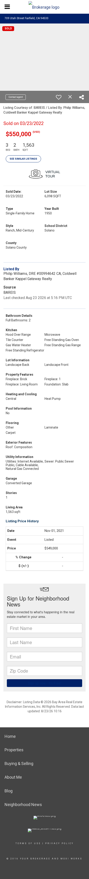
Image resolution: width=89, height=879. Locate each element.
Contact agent (15, 97)
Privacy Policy (59, 843)
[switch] (58, 97)
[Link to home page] (44, 6)
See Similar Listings (23, 158)
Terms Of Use (28, 843)
